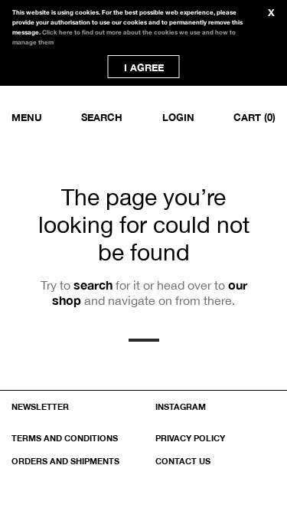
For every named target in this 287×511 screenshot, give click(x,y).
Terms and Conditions (64, 438)
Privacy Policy (190, 438)
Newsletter (40, 406)
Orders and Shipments (65, 461)
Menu (26, 117)
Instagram (180, 406)
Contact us (182, 461)
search (93, 284)
